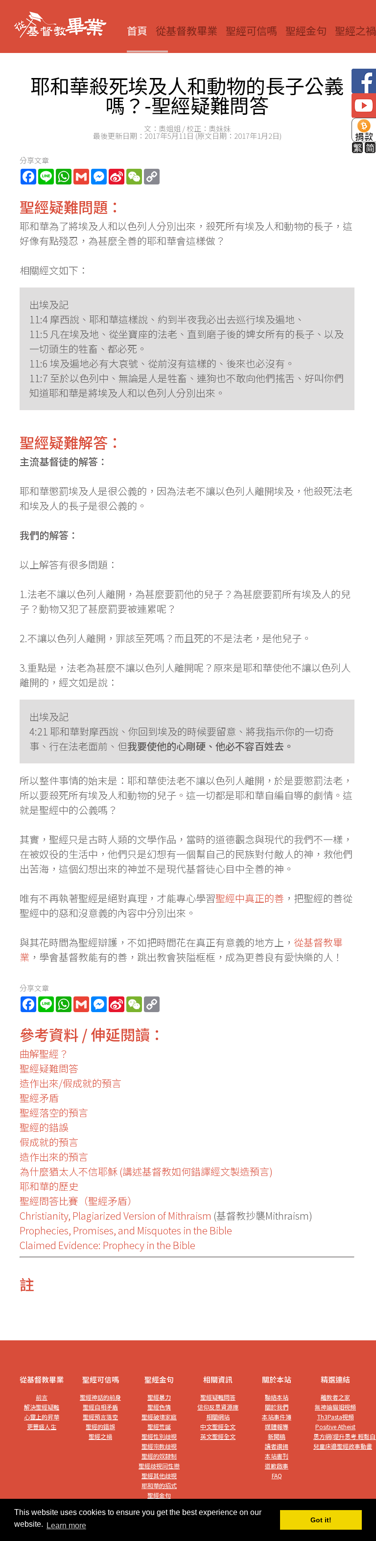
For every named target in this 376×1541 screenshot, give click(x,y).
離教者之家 (335, 1397)
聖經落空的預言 (54, 1112)
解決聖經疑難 (41, 1407)
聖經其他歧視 (159, 1475)
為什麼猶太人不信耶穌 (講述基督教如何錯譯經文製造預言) (146, 1171)
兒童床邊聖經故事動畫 (342, 1446)
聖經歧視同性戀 (159, 1466)
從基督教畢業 (186, 30)
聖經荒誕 (159, 1426)
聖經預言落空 (100, 1416)
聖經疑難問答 (49, 1068)
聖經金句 (306, 30)
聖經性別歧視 (159, 1436)
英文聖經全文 (217, 1436)
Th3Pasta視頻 (335, 1416)
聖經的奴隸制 (159, 1456)
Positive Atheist (335, 1426)
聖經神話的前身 (100, 1397)
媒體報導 (276, 1426)
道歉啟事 (276, 1466)
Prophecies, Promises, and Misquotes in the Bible (126, 1230)
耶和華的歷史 (49, 1186)
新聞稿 (276, 1436)
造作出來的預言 (54, 1156)
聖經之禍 (355, 30)
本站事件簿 (276, 1416)
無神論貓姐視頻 (335, 1407)
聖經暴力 (159, 1397)
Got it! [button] (320, 1520)
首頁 (137, 30)
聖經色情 (159, 1407)
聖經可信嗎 (251, 30)
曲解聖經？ (44, 1053)
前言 (41, 1397)
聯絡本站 (276, 1397)
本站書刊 (276, 1456)
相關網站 (218, 1416)
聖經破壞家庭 (159, 1416)
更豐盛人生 (41, 1426)
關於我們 (276, 1407)
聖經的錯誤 (44, 1127)
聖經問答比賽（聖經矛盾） (78, 1201)
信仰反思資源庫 (217, 1407)
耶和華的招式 (159, 1485)
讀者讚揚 (276, 1446)
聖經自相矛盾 (100, 1407)
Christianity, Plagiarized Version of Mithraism (116, 1215)
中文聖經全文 (217, 1426)
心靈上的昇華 (41, 1416)
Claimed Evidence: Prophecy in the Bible (107, 1245)
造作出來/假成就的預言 (70, 1083)
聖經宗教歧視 (159, 1446)
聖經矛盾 (39, 1098)
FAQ (277, 1475)
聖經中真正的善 (249, 898)
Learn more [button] (66, 1525)
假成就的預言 (49, 1142)
